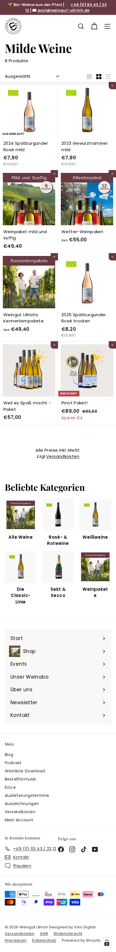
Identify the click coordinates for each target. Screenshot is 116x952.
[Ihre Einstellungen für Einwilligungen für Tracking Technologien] (106, 942)
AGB (44, 933)
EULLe (10, 787)
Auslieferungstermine (27, 795)
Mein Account (19, 820)
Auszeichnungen (22, 803)
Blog (9, 754)
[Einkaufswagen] (94, 26)
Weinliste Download (25, 771)
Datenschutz (44, 940)
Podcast (13, 763)
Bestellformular (20, 779)
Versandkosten (62, 456)
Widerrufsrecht (67, 933)
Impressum (15, 940)
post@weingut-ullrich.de (64, 10)
